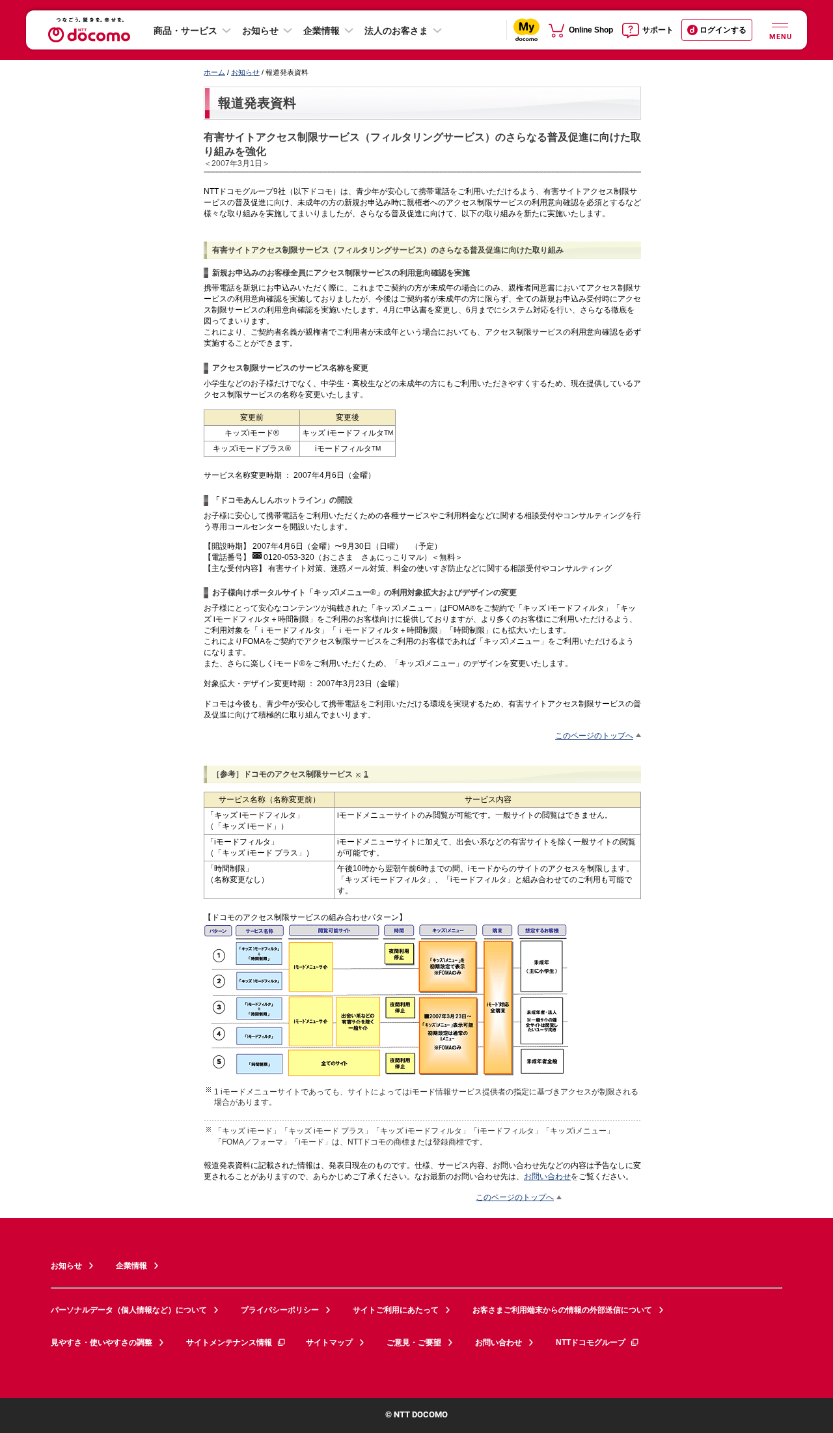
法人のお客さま (396, 30)
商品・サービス (185, 30)
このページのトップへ (594, 735)
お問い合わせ (547, 1176)
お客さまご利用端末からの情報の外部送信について (562, 1310)
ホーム (214, 72)
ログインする (723, 30)
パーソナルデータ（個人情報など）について (129, 1310)
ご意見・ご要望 (414, 1342)
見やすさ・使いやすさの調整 (101, 1342)
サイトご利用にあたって (396, 1310)
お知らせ (260, 30)
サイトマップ (329, 1342)
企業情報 (321, 30)
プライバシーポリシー (280, 1310)
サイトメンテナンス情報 (229, 1342)
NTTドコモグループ (590, 1342)
